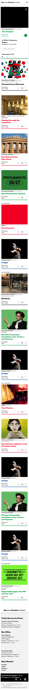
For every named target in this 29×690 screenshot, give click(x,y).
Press (3, 684)
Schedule (4, 664)
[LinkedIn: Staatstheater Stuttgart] (25, 679)
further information (9, 49)
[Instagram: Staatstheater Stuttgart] (16, 679)
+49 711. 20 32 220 (8, 652)
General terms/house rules (13, 684)
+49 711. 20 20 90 (7, 623)
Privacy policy (7, 685)
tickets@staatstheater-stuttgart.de (10, 627)
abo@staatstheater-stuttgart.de (10, 654)
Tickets (26, 163)
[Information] (26, 35)
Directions (4, 668)
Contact (3, 670)
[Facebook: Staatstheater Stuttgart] (21, 679)
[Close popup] (26, 9)
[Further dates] (22, 88)
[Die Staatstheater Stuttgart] (10, 2)
